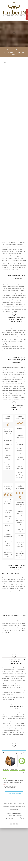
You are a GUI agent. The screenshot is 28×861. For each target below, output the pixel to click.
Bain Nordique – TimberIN (10, 817)
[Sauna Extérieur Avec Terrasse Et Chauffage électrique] (14, 636)
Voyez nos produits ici (14, 269)
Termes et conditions (14, 809)
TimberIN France (12, 815)
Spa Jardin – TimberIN (10, 818)
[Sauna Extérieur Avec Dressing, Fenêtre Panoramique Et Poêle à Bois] (14, 596)
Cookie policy (14, 811)
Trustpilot (4, 62)
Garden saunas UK (10, 699)
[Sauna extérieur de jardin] (10, 761)
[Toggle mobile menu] (25, 19)
